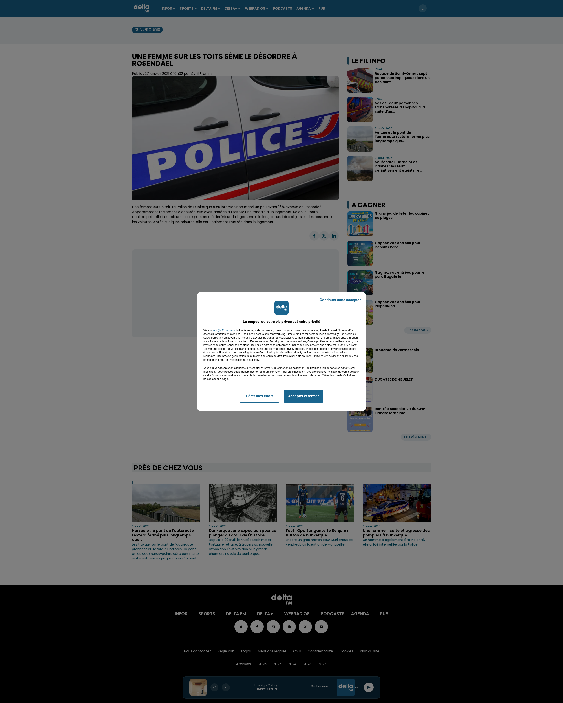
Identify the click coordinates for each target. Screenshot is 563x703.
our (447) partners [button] (224, 330)
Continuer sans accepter (340, 299)
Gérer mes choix (259, 395)
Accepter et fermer (303, 395)
